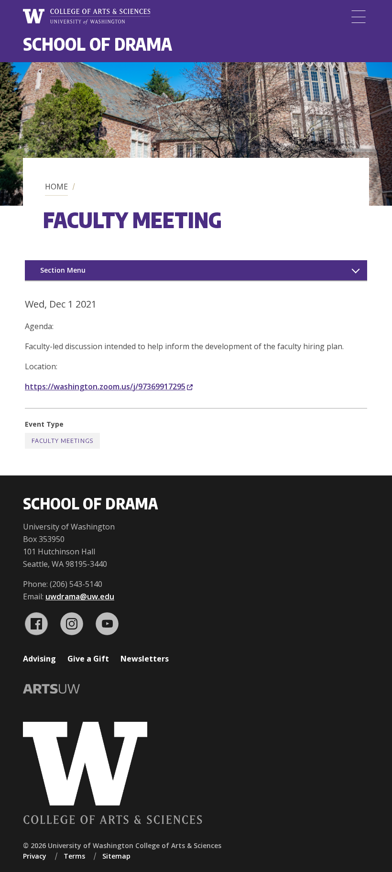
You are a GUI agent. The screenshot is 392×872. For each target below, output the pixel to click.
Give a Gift (88, 658)
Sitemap (116, 856)
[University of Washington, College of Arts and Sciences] (86, 17)
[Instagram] (71, 623)
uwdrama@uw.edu (79, 596)
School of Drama (97, 44)
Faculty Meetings (62, 440)
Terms (74, 856)
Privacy (34, 856)
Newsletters (144, 658)
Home (56, 186)
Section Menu (63, 270)
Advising (39, 658)
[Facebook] (36, 623)
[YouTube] (107, 623)
